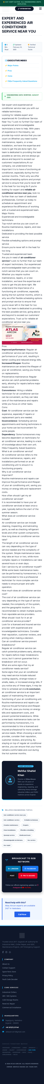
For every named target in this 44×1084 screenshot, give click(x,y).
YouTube (27, 887)
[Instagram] (6, 952)
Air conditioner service (19, 410)
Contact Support (8, 968)
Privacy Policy (7, 975)
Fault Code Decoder (10, 979)
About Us (6, 964)
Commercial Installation (11, 1007)
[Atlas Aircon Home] (22, 935)
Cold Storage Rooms (10, 1000)
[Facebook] (3, 952)
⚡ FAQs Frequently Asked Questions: (21, 81)
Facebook (31, 869)
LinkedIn (14, 869)
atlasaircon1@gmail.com (15, 1032)
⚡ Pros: (8, 71)
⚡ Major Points (11, 65)
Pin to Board (29, 876)
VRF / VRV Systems (9, 996)
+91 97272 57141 (12, 1027)
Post (12, 876)
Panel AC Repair (8, 1004)
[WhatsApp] (10, 952)
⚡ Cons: (8, 76)
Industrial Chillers (9, 992)
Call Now (22, 914)
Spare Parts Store (9, 972)
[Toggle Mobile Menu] (40, 9)
